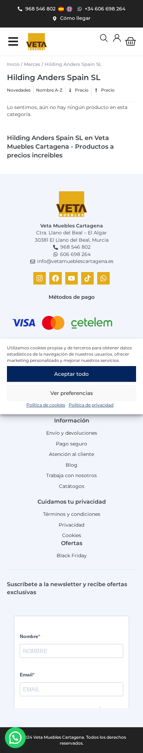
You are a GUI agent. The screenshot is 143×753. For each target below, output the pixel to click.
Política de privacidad (91, 404)
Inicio (13, 64)
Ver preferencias (71, 393)
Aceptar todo (71, 374)
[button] (13, 42)
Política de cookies (45, 404)
